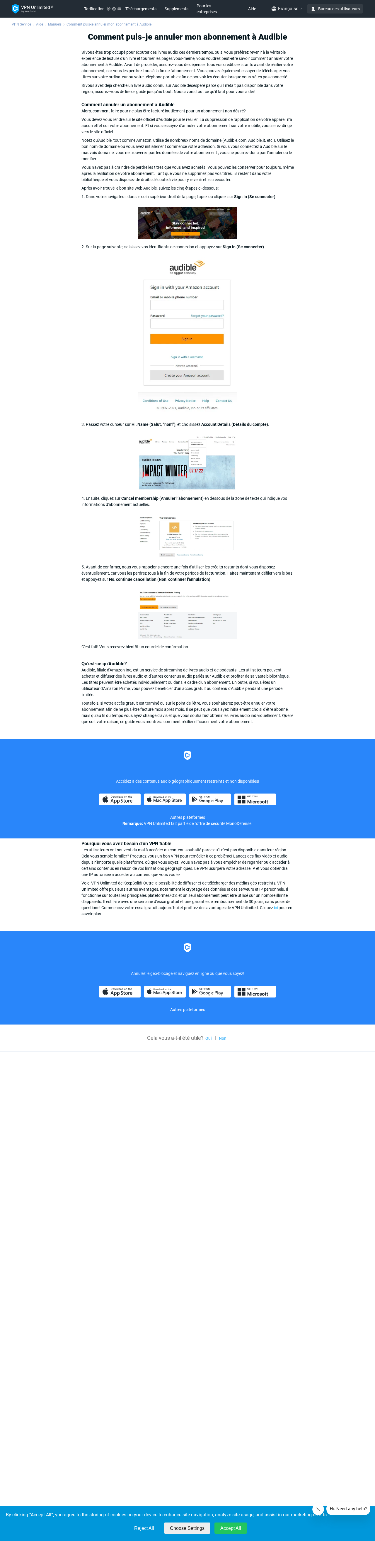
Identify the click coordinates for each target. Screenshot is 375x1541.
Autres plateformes (187, 817)
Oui (208, 1038)
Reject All (144, 1528)
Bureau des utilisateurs (339, 8)
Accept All (230, 1528)
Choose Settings (187, 1528)
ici (276, 907)
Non (222, 1038)
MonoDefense (238, 823)
